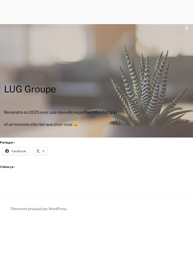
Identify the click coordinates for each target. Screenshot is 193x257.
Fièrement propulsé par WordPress (39, 209)
